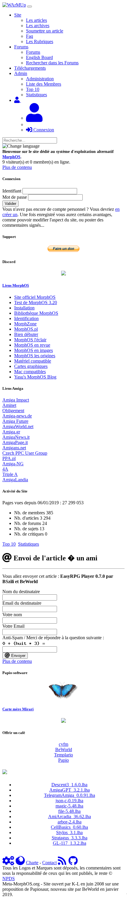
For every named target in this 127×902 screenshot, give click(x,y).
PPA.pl (9, 458)
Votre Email (13, 626)
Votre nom (12, 614)
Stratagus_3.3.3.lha (69, 837)
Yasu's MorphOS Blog (35, 376)
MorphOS (11, 157)
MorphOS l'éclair (30, 339)
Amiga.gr (11, 431)
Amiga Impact (15, 399)
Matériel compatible (32, 360)
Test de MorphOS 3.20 (35, 302)
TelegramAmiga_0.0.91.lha (69, 795)
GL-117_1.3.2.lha (69, 843)
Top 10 (32, 89)
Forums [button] (21, 46)
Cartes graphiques (31, 366)
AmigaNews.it (16, 437)
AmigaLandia (15, 479)
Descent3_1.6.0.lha (69, 784)
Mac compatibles (30, 371)
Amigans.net (14, 447)
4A (5, 469)
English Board (39, 57)
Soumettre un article (44, 30)
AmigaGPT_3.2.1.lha (69, 789)
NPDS (8, 878)
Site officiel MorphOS (35, 297)
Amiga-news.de (17, 415)
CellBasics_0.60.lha (69, 827)
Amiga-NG (13, 463)
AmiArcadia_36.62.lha (69, 816)
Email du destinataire (21, 603)
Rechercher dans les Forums (52, 62)
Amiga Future (15, 421)
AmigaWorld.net (17, 426)
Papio (63, 760)
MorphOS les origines (34, 355)
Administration (40, 78)
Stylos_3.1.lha (69, 832)
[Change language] (21, 146)
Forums (33, 52)
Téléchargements (30, 68)
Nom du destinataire (21, 591)
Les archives (37, 25)
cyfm (63, 744)
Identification (26, 318)
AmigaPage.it (15, 442)
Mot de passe (14, 197)
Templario (63, 754)
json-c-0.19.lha (69, 800)
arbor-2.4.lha (70, 821)
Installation (24, 307)
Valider (10, 203)
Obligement (13, 410)
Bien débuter (26, 334)
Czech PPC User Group (24, 453)
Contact (49, 862)
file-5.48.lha (69, 811)
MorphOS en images (33, 350)
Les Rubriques (39, 41)
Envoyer (17, 655)
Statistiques (36, 94)
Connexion (43, 129)
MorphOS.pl (26, 329)
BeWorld (63, 749)
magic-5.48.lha (69, 805)
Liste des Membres (43, 84)
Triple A (10, 474)
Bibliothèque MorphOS (36, 313)
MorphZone (25, 323)
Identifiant (11, 190)
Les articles (36, 20)
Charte (32, 862)
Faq (29, 36)
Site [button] (17, 14)
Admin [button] (20, 73)
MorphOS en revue (32, 345)
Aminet (9, 405)
